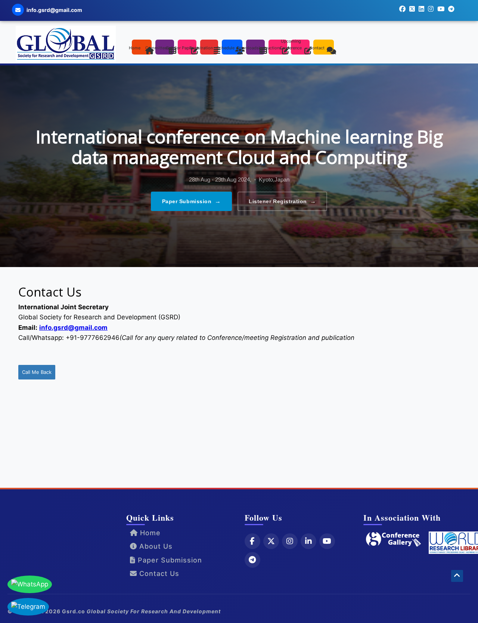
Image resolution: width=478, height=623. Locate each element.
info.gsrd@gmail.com (73, 327)
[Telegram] (252, 560)
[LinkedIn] (308, 541)
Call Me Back (37, 372)
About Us (155, 546)
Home (149, 533)
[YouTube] (327, 541)
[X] (271, 541)
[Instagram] (290, 541)
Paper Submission (191, 201)
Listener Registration (282, 201)
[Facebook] (252, 541)
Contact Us (158, 573)
